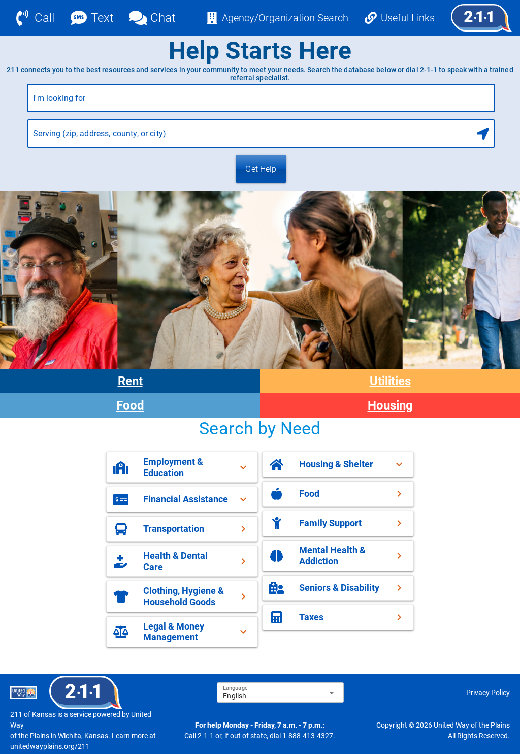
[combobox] (261, 102)
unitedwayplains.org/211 (50, 746)
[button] (182, 467)
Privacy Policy (488, 692)
